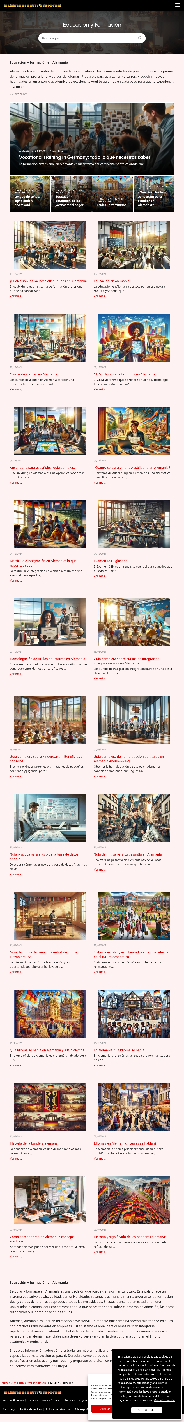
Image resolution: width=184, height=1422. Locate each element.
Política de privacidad (58, 1409)
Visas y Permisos (51, 1400)
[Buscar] (138, 36)
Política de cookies (31, 1409)
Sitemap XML (83, 1409)
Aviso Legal (9, 1409)
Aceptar (105, 1408)
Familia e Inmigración (78, 1400)
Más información (164, 1400)
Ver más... (16, 296)
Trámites (32, 1400)
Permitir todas (146, 1410)
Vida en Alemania (13, 1400)
